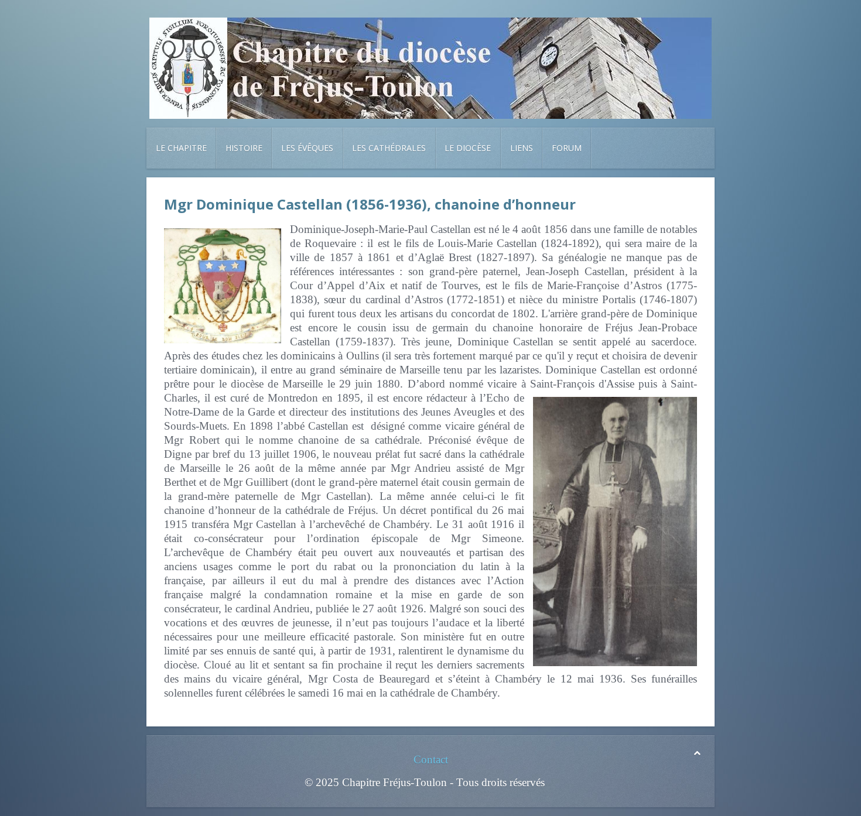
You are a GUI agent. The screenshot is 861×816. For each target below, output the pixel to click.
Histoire (244, 147)
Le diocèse (468, 147)
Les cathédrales (389, 147)
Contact (431, 759)
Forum (567, 147)
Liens (521, 147)
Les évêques (307, 147)
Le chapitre (181, 147)
